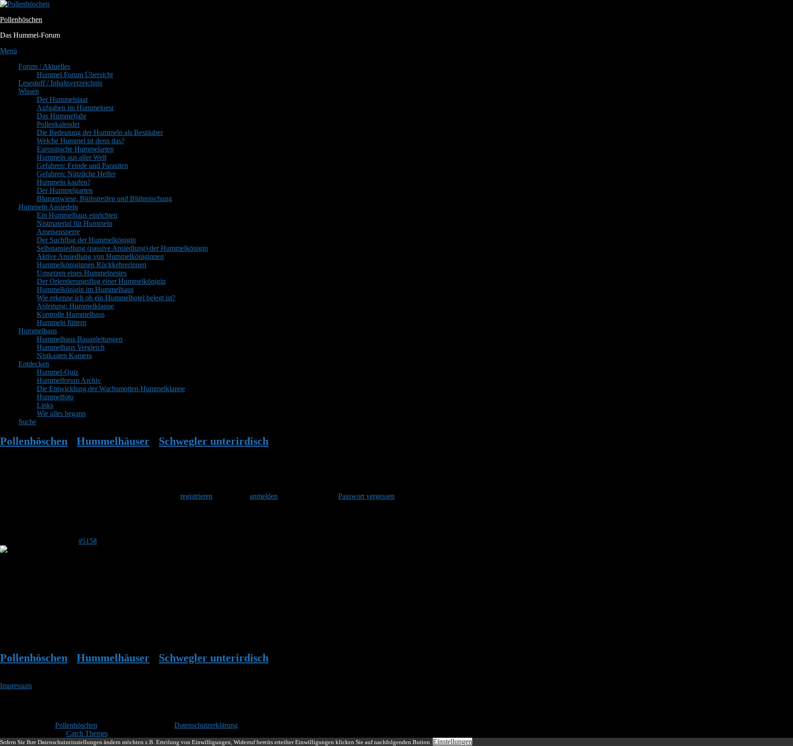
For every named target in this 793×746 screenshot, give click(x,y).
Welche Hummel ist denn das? (80, 141)
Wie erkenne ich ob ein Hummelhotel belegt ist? (106, 298)
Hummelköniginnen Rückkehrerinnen (91, 265)
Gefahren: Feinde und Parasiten (82, 165)
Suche (27, 422)
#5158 (87, 541)
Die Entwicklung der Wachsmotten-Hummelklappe (111, 389)
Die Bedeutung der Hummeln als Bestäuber (100, 132)
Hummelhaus (37, 331)
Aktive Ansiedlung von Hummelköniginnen (100, 256)
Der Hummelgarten (65, 190)
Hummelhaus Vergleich (71, 347)
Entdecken (33, 364)
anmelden (264, 496)
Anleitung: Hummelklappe (75, 306)
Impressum (16, 686)
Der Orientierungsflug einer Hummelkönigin (101, 281)
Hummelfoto (55, 397)
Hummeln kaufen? (63, 182)
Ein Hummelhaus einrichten (77, 215)
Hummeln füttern (61, 322)
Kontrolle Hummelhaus (71, 314)
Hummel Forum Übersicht (75, 75)
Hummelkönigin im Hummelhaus (85, 289)
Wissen (28, 91)
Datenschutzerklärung (206, 725)
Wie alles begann (61, 413)
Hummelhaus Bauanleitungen (80, 339)
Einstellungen (452, 742)
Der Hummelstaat (62, 99)
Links (45, 405)
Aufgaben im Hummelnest (75, 108)
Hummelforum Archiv (69, 380)
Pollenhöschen (21, 19)
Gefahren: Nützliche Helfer (76, 174)
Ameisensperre (58, 232)
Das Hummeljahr (61, 116)
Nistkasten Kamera (64, 355)
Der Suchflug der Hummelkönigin (86, 240)
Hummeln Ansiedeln (48, 207)
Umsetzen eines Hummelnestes (82, 273)
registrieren (196, 496)
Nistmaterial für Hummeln (74, 223)
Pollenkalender (58, 124)
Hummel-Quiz (57, 372)
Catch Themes (87, 733)
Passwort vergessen (366, 496)
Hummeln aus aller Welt (71, 157)
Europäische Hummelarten (75, 149)
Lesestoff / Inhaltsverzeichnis (60, 83)
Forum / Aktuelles (44, 66)
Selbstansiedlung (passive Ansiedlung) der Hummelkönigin (122, 248)
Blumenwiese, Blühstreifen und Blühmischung (104, 198)
